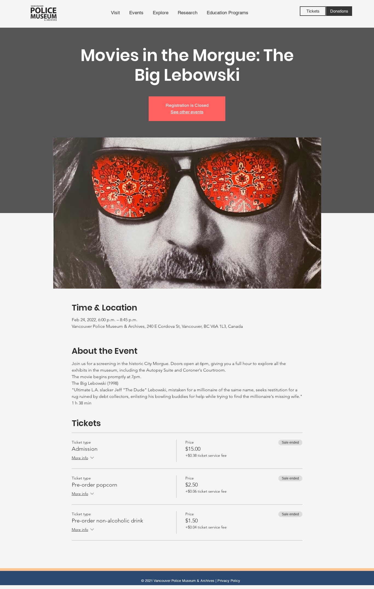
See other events (187, 111)
